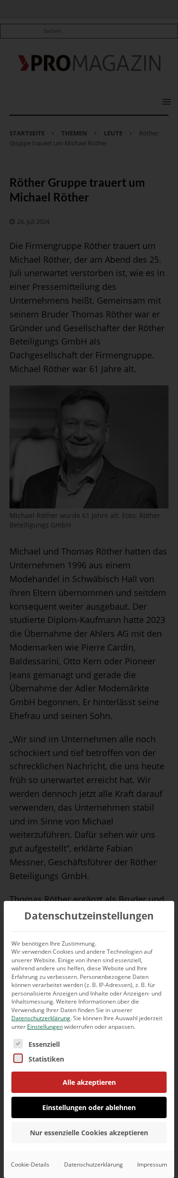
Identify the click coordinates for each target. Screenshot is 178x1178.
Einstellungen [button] (45, 1027)
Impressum (152, 1164)
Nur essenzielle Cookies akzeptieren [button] (89, 1132)
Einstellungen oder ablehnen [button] (89, 1107)
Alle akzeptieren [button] (89, 1082)
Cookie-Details (30, 1164)
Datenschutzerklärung (40, 1018)
